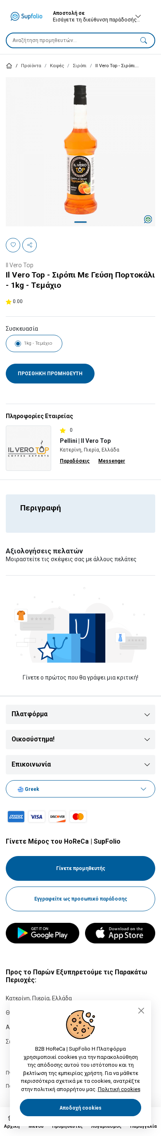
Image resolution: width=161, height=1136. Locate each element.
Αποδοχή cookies (80, 1108)
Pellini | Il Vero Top (85, 440)
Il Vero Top (19, 265)
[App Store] (120, 933)
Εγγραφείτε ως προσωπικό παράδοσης (80, 899)
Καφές (57, 65)
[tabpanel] (80, 151)
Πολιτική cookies (119, 1089)
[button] (143, 40)
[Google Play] (42, 933)
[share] (29, 245)
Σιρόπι (80, 65)
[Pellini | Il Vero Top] (28, 448)
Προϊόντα (31, 65)
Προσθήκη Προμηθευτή (50, 373)
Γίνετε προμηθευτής (80, 868)
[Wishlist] (13, 245)
